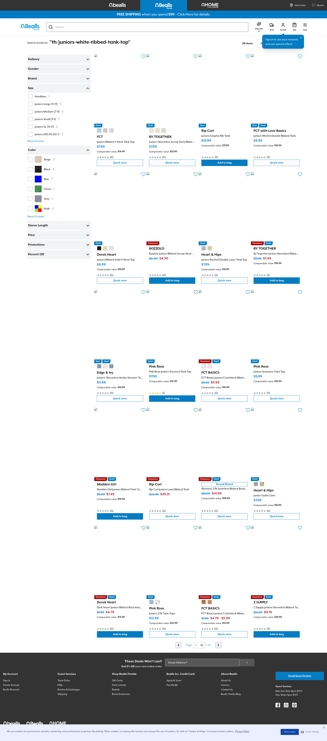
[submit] (247, 662)
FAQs (60, 685)
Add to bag (232, 163)
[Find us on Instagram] (286, 705)
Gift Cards (117, 680)
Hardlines (42, 96)
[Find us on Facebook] (278, 705)
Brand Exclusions (121, 694)
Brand (32, 78)
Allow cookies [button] (290, 732)
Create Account (11, 685)
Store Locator (119, 685)
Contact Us (227, 689)
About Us (226, 680)
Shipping (62, 694)
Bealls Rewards (11, 689)
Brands (116, 689)
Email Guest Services (299, 675)
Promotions (36, 245)
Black (49, 169)
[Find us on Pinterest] (294, 705)
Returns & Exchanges (69, 689)
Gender (33, 69)
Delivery (33, 59)
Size (30, 88)
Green (49, 188)
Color (32, 150)
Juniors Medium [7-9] (49, 111)
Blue (48, 179)
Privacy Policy (242, 731)
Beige (49, 159)
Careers (225, 685)
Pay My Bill (172, 685)
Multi (48, 208)
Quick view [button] (128, 163)
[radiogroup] (105, 130)
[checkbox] (30, 96)
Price (31, 235)
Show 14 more (35, 141)
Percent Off (36, 254)
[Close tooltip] (301, 38)
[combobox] (147, 27)
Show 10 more (35, 216)
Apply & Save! (174, 680)
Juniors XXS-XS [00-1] (49, 134)
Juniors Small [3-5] (47, 119)
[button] (309, 732)
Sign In (6, 680)
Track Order (64, 680)
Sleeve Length (38, 225)
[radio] (99, 130)
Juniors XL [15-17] (46, 126)
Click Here (185, 14)
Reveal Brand (224, 484)
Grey (48, 198)
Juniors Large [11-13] (48, 104)
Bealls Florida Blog (231, 694)
